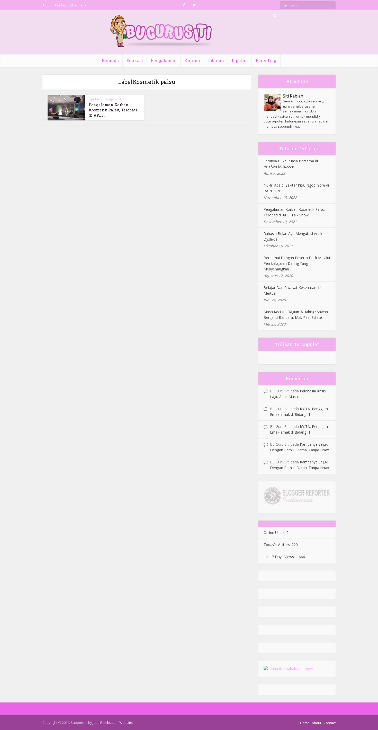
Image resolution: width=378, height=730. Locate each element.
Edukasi (135, 60)
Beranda (110, 60)
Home (304, 722)
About (47, 5)
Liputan (240, 60)
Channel (76, 5)
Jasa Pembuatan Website (112, 722)
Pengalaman (164, 60)
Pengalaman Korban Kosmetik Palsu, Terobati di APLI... (113, 110)
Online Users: (275, 532)
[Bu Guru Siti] (161, 31)
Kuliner (192, 60)
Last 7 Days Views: (280, 556)
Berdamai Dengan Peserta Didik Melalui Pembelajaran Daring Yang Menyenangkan (297, 263)
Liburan (216, 60)
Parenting (266, 60)
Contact (61, 5)
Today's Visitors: (278, 544)
